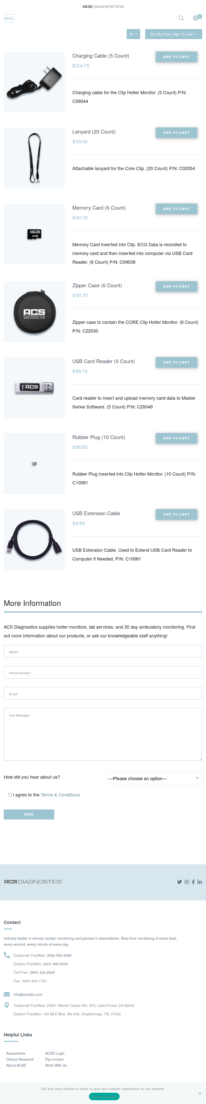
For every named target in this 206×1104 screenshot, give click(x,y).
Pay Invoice (54, 1059)
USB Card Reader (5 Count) (103, 361)
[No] (199, 1093)
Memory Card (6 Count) (99, 207)
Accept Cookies (104, 1096)
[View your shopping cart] (195, 18)
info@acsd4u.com (28, 994)
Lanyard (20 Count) (94, 131)
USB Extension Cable (96, 513)
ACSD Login (55, 1053)
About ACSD (16, 1065)
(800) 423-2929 (42, 972)
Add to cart (176, 56)
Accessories (15, 1053)
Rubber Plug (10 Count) (98, 437)
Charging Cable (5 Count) (100, 55)
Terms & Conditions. (61, 794)
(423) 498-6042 (55, 963)
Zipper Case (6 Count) (97, 285)
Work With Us (56, 1065)
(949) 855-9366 (59, 955)
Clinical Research (20, 1059)
